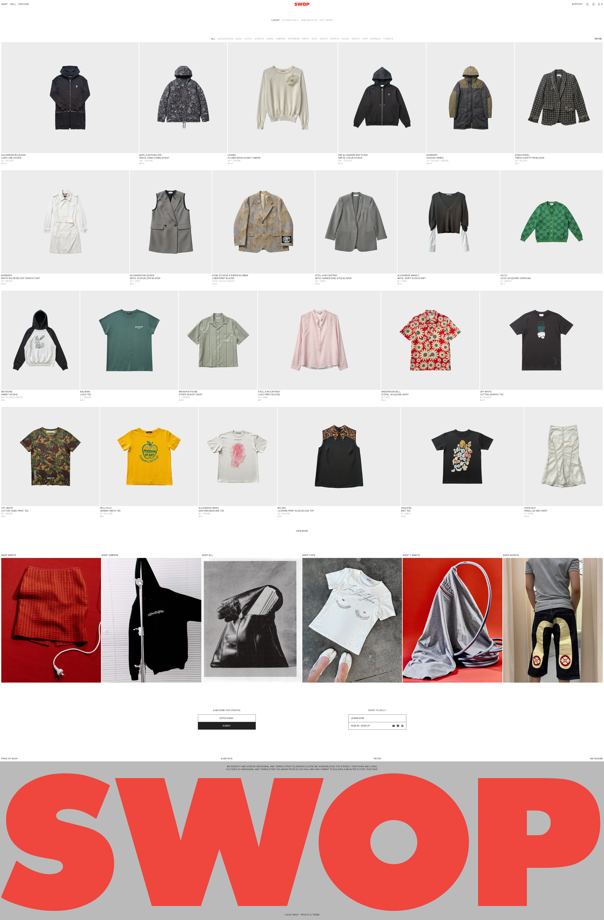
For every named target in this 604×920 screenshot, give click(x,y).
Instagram (596, 758)
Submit (227, 726)
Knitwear (293, 39)
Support (577, 4)
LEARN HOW (357, 718)
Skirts (356, 39)
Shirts (324, 39)
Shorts (334, 39)
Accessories (225, 39)
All (213, 39)
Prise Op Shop (9, 758)
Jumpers (281, 39)
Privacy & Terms (310, 915)
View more (302, 531)
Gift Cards (326, 20)
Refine (598, 39)
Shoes (345, 39)
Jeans (269, 39)
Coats (248, 39)
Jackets (259, 39)
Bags (239, 39)
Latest (275, 20)
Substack (226, 758)
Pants (305, 39)
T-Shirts (388, 39)
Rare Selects (309, 20)
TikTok (377, 758)
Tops (365, 39)
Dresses (375, 39)
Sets (314, 39)
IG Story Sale (290, 20)
